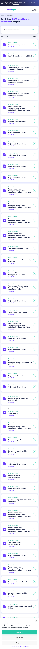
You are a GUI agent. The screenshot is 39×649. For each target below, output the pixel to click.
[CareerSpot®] (11, 9)
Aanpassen (19, 643)
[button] (36, 620)
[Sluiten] (37, 3)
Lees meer (16, 4)
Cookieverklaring (14, 646)
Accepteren (19, 632)
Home (3, 15)
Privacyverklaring (24, 646)
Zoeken (32, 30)
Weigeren (19, 637)
